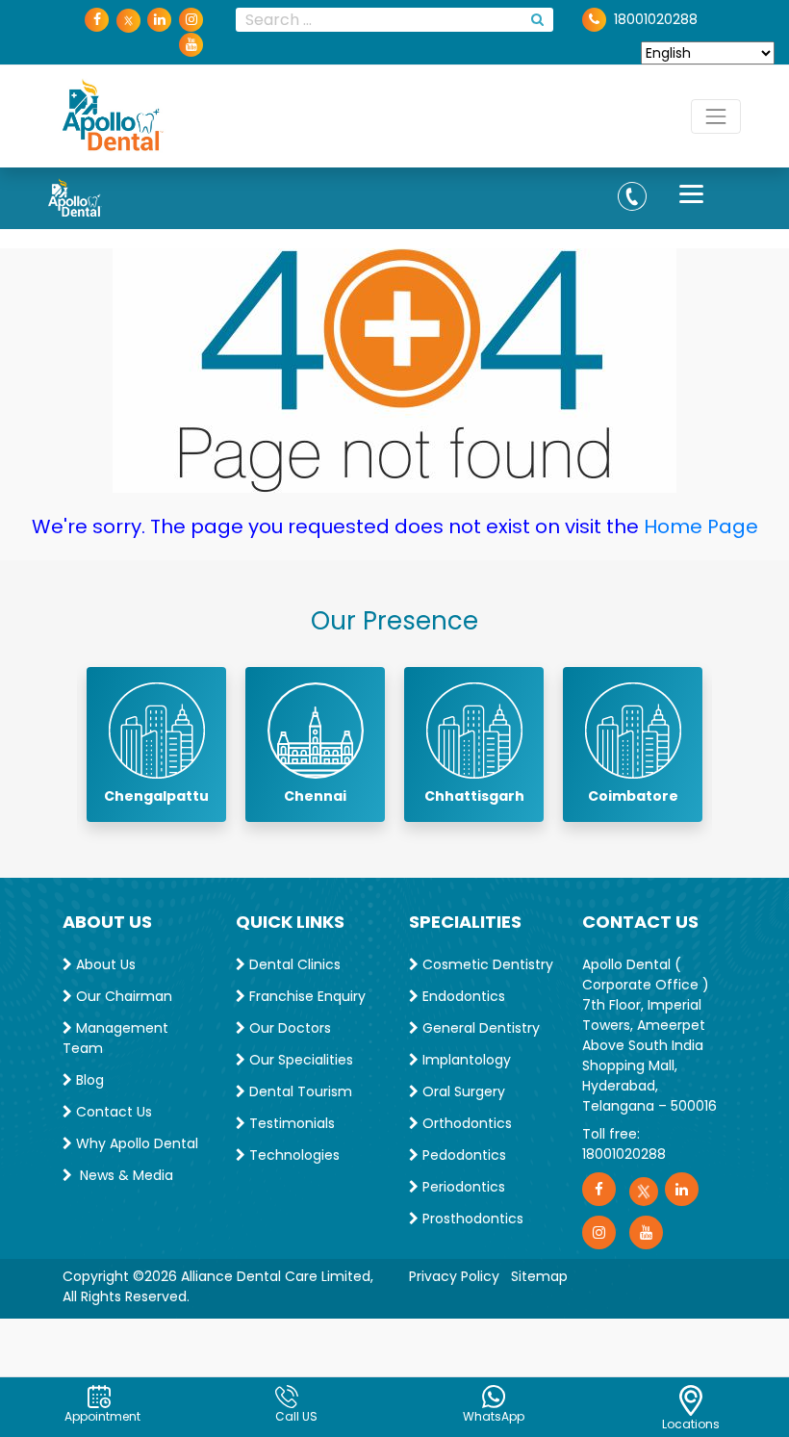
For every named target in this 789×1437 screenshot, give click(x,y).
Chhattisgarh (474, 796)
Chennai (315, 796)
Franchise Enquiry (305, 996)
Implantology (465, 1059)
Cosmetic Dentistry (486, 964)
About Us (104, 964)
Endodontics (462, 996)
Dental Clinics (293, 964)
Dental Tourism (298, 1091)
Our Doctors (288, 1028)
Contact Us (112, 1111)
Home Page (701, 526)
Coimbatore (633, 796)
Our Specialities (299, 1059)
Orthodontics (465, 1123)
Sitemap (539, 1276)
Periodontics (462, 1186)
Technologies (292, 1155)
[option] (156, 744)
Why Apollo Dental (135, 1143)
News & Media (122, 1175)
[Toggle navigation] (716, 116)
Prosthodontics (471, 1218)
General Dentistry (479, 1028)
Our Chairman (122, 996)
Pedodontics (462, 1155)
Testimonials (290, 1123)
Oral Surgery (462, 1091)
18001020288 (624, 1154)
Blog (88, 1080)
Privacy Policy (454, 1276)
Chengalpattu (156, 796)
